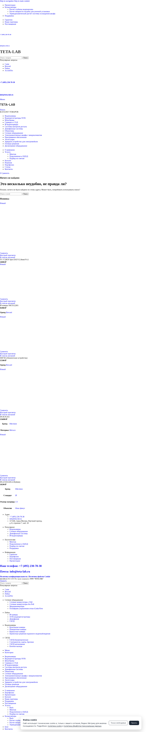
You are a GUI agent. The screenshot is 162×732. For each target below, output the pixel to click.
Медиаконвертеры (16, 606)
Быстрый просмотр (8, 255)
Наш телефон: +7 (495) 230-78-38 (21, 565)
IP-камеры (13, 615)
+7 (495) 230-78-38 (5, 34)
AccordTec (9, 71)
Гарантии (13, 554)
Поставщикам (15, 559)
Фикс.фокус (20, 508)
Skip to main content (22, 1)
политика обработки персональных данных (82, 726)
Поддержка (14, 548)
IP (16, 495)
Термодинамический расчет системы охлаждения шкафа (32, 14)
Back (11, 708)
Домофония (14, 619)
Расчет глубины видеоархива (21, 9)
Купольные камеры (17, 627)
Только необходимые (118, 723)
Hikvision (13, 424)
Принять (134, 723)
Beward (8, 66)
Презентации (14, 561)
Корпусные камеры (17, 632)
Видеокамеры (15, 529)
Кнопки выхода (15, 646)
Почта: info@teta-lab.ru (15, 571)
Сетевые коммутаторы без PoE (21, 604)
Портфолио (14, 557)
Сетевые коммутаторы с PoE (21, 602)
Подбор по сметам (16, 158)
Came (7, 64)
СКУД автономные (17, 644)
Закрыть (3, 581)
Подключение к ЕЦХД (18, 156)
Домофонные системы (18, 534)
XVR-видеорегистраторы (19, 617)
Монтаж (12, 154)
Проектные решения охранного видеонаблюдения (29, 634)
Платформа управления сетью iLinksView (26, 608)
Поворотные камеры (17, 629)
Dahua (7, 68)
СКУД (11, 621)
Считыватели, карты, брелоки (21, 642)
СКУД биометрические (18, 640)
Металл (12, 430)
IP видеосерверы (16, 536)
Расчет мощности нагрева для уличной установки (29, 11)
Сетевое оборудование (18, 531)
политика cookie (55, 726)
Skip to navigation (7, 1)
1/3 (16, 502)
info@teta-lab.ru (5, 45)
